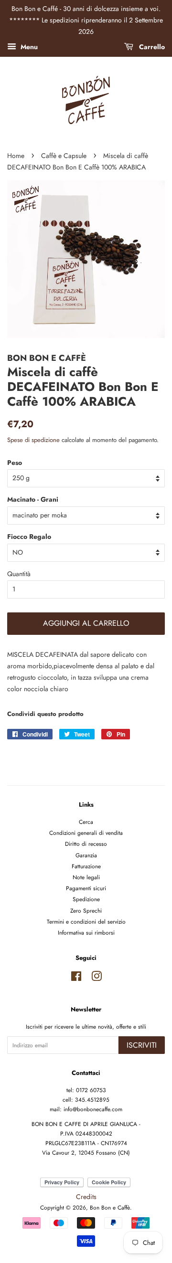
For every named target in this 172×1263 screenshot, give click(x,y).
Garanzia (86, 855)
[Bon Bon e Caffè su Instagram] (96, 978)
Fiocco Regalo (29, 536)
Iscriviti (142, 1045)
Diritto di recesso (86, 844)
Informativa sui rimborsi (86, 932)
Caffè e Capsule (63, 155)
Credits (86, 1196)
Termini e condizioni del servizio (86, 921)
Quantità (19, 574)
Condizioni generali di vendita (86, 833)
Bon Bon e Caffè (110, 1207)
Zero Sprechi (86, 910)
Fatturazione (86, 866)
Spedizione (86, 899)
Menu (28, 47)
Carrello (151, 47)
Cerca (86, 822)
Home (15, 155)
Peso (14, 462)
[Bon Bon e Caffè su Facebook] (76, 978)
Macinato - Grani (32, 499)
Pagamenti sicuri (86, 888)
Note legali (86, 877)
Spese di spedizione (33, 439)
